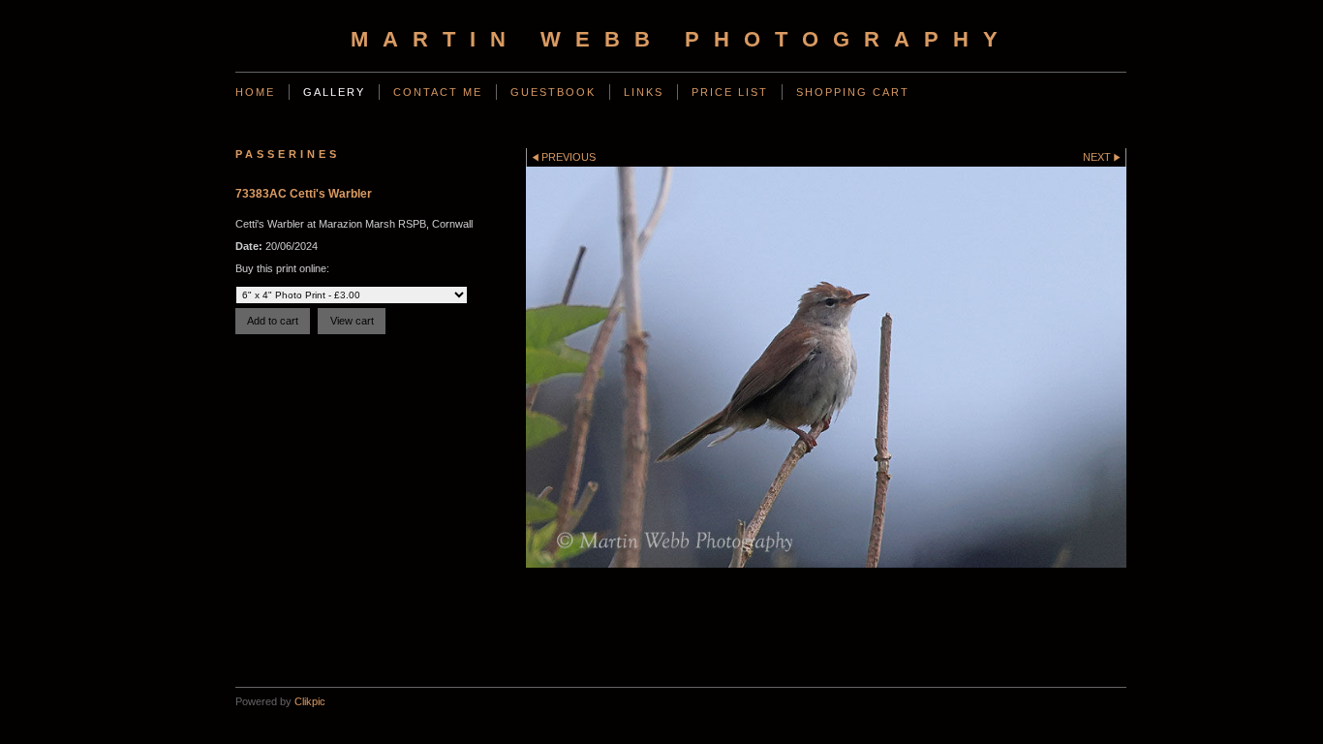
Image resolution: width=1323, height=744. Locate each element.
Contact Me (437, 92)
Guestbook (553, 92)
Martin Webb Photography (681, 39)
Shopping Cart (852, 92)
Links (643, 92)
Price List (730, 92)
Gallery (334, 92)
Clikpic (309, 701)
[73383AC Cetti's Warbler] (826, 367)
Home (255, 92)
